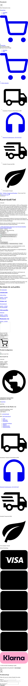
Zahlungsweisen (6, 425)
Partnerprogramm (6, 427)
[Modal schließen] (1, 671)
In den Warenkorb (4, 242)
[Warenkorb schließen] (1, 5)
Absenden (2, 685)
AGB (4, 418)
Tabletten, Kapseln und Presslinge (10, 193)
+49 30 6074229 (5, 414)
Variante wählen (3, 362)
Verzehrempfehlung (4, 243)
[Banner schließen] (1, 669)
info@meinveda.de (7, 416)
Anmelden (5, 12)
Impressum (5, 419)
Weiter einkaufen (4, 83)
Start (1, 193)
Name (1, 679)
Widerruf (5, 424)
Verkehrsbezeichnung (13, 243)
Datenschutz (5, 421)
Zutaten (20, 243)
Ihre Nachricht (3, 684)
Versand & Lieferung (7, 423)
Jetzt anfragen (17, 667)
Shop (4, 13)
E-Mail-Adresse (4, 681)
